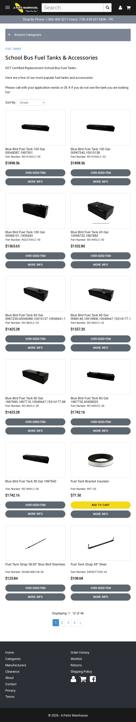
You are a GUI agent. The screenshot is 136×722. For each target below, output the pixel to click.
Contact (10, 684)
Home (9, 652)
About (9, 678)
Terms (10, 696)
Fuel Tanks (13, 49)
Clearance (12, 671)
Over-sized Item (35, 172)
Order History (80, 652)
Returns (76, 665)
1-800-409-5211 (57, 19)
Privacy (10, 690)
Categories (13, 659)
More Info (35, 181)
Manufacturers (15, 665)
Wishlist (76, 659)
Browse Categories (27, 35)
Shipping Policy (81, 671)
